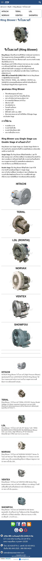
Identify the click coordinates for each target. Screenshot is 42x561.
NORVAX (6, 452)
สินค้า (10, 7)
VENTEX (6, 479)
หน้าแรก (3, 7)
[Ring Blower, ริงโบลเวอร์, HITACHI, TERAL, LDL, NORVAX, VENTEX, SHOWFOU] (21, 34)
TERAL (5, 400)
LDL (4, 425)
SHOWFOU (7, 507)
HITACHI (21, 183)
